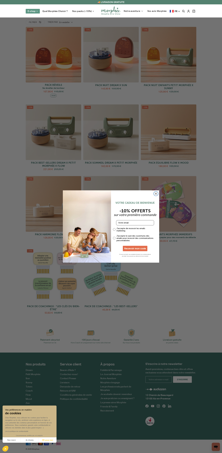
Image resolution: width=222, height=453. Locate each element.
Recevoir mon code (135, 248)
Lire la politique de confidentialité (16, 431)
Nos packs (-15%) (82, 11)
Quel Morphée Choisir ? (55, 11)
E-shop (31, 11)
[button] (193, 11)
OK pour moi (47, 440)
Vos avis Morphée (156, 11)
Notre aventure (132, 11)
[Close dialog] (156, 193)
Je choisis (30, 440)
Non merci (11, 440)
